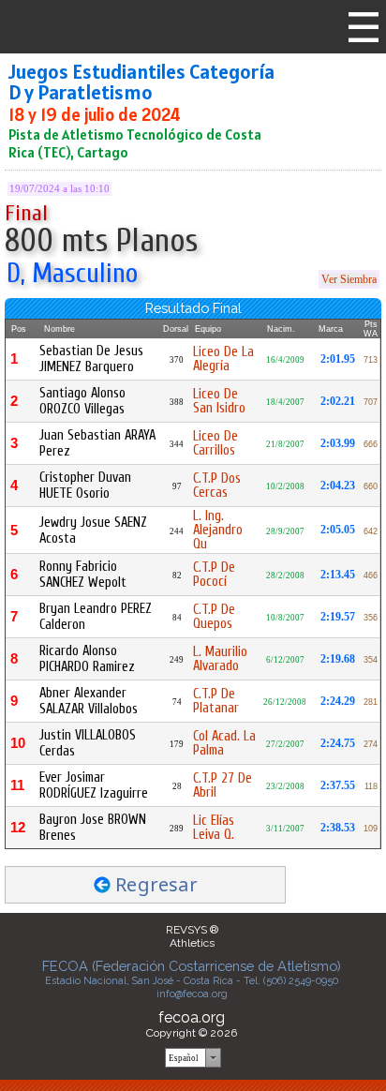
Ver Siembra (349, 279)
